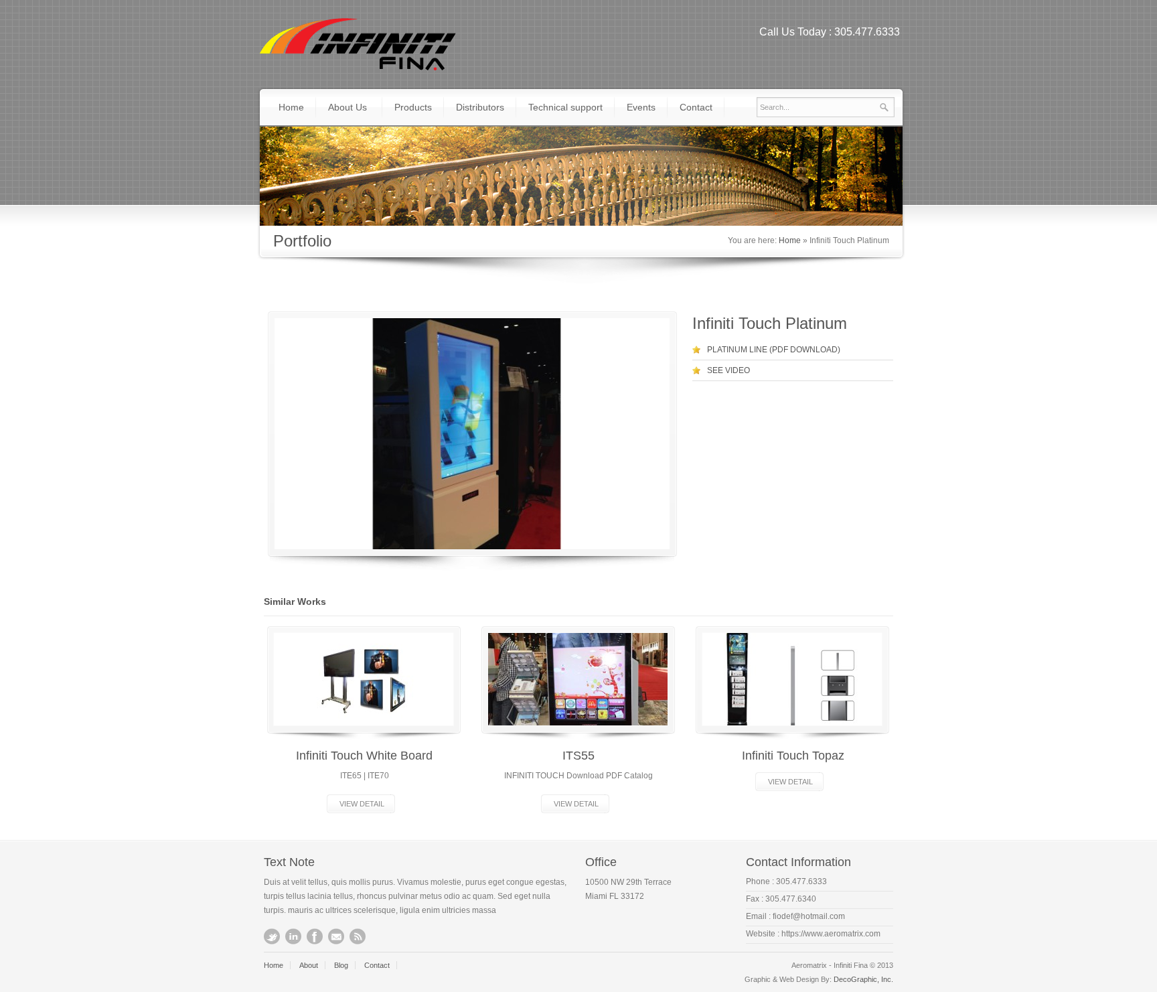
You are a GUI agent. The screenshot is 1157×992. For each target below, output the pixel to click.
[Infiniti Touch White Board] (363, 678)
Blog (341, 965)
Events (641, 107)
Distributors (480, 107)
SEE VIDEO (728, 370)
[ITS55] (578, 678)
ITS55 (578, 755)
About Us (347, 107)
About (308, 965)
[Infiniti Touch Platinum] (472, 433)
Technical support (565, 107)
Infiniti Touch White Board (364, 755)
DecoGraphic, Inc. (863, 979)
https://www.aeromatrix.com (830, 933)
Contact (696, 107)
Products (413, 107)
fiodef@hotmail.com (809, 916)
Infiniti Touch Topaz (793, 755)
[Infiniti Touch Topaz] (792, 678)
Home (291, 107)
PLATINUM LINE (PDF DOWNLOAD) (773, 349)
